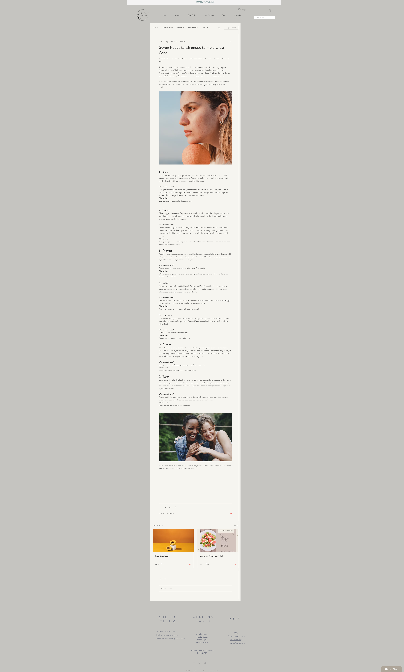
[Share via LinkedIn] (170, 507)
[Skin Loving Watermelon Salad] (217, 540)
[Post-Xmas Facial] (173, 540)
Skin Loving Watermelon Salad (211, 556)
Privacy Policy (236, 639)
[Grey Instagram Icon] (204, 663)
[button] (270, 10)
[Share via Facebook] (160, 507)
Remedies (180, 27)
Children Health (167, 27)
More (203, 27)
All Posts (155, 27)
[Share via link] (175, 507)
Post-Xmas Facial (162, 556)
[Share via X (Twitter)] (165, 507)
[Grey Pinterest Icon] (199, 663)
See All (236, 525)
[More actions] (230, 41)
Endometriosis (193, 27)
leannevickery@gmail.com (173, 638)
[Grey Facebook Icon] (194, 663)
